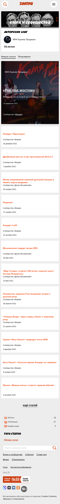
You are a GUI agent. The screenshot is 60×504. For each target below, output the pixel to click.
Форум (18, 114)
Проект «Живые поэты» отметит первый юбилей (28, 385)
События (29, 454)
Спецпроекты (18, 459)
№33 (15, 479)
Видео (6, 459)
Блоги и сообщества (12, 454)
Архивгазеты (26, 479)
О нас (5, 467)
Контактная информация (20, 467)
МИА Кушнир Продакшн (16, 72)
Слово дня (42, 454)
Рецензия (8, 202)
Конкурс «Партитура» (14, 134)
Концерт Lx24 (10, 225)
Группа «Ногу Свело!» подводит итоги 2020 (25, 339)
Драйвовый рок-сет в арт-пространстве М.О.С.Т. (28, 157)
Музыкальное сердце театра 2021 (20, 248)
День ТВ (6, 472)
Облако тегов (11, 440)
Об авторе (9, 46)
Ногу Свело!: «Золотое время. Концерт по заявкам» (30, 362)
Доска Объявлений (23, 185)
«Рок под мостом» (19, 90)
